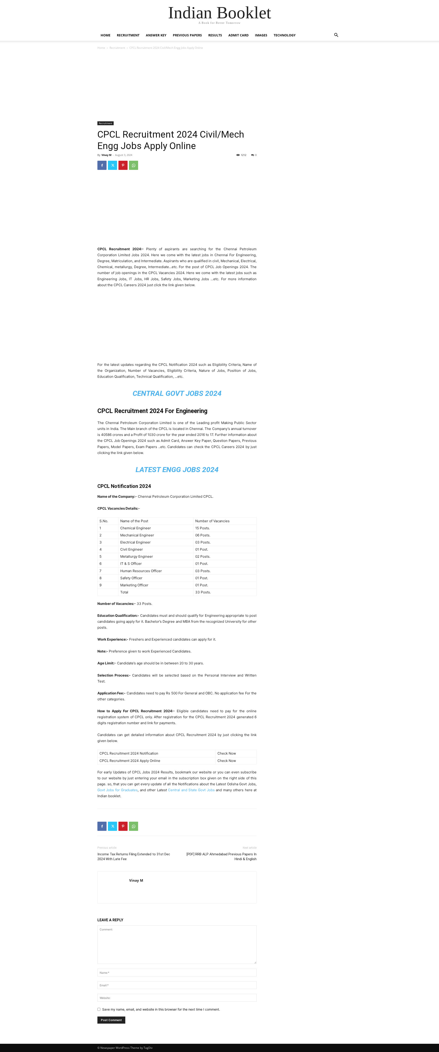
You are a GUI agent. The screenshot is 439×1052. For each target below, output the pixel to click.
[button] (336, 35)
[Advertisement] (177, 86)
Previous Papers (187, 35)
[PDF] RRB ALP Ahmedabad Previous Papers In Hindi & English (222, 856)
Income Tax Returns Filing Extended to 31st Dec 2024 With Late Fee (133, 856)
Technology (285, 35)
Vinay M (106, 155)
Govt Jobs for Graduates (117, 790)
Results (215, 35)
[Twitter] (112, 165)
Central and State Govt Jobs (192, 790)
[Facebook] (102, 165)
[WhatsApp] (133, 165)
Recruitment (128, 35)
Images (261, 35)
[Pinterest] (123, 165)
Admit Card (238, 35)
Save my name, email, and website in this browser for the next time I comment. (161, 1009)
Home (105, 35)
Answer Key (156, 35)
